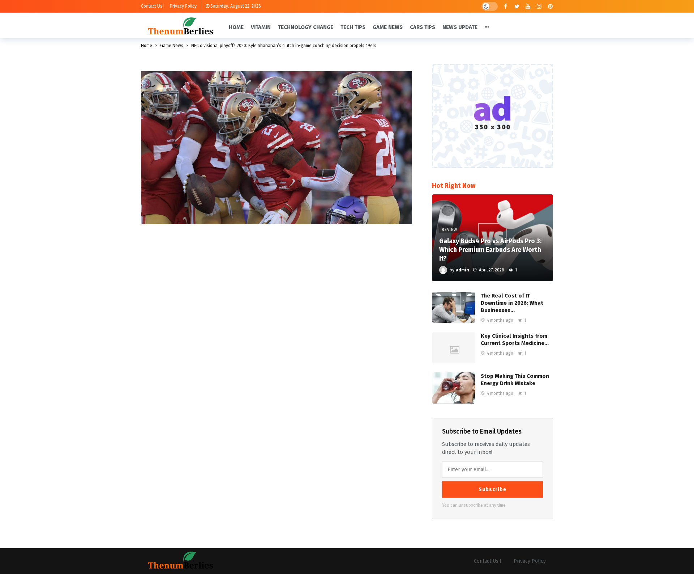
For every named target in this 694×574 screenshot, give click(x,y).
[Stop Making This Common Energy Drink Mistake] (453, 388)
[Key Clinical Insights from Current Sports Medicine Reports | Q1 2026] (453, 347)
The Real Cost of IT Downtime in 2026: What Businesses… (512, 302)
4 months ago (500, 320)
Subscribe (492, 489)
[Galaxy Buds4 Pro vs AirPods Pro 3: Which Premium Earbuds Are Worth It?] (492, 237)
